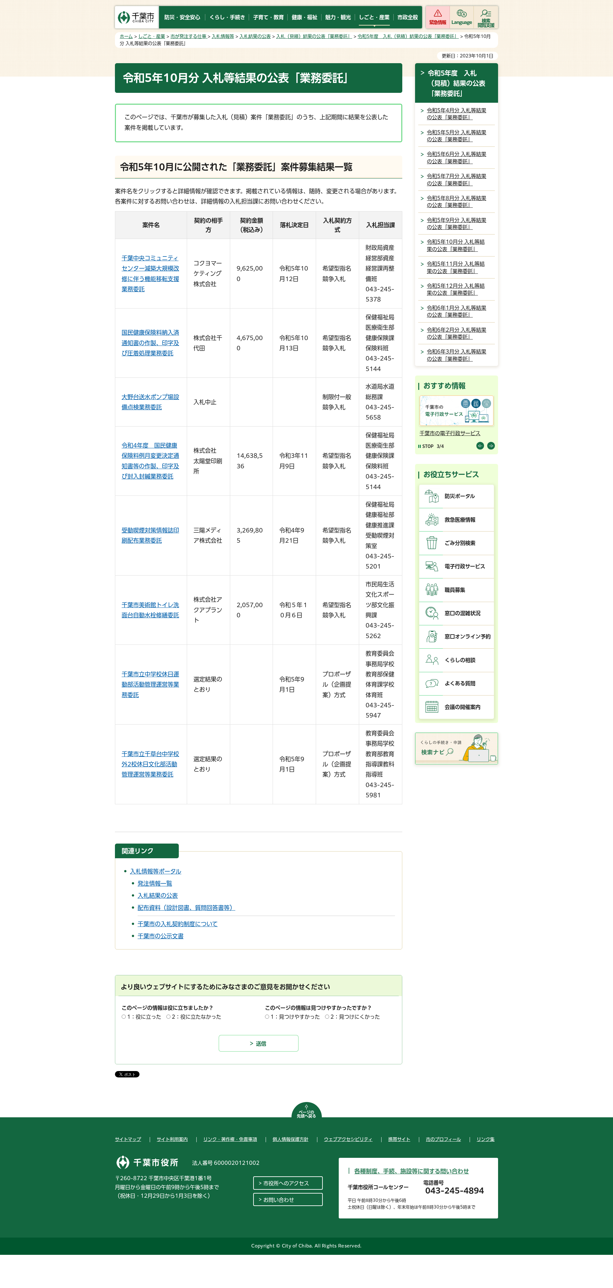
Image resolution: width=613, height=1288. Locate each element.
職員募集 (455, 589)
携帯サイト (399, 1139)
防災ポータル (460, 496)
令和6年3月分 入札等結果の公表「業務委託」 (456, 355)
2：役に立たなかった (196, 1016)
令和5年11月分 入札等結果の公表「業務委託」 (456, 267)
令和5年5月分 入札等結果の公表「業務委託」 (456, 136)
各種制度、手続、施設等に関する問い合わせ (411, 1171)
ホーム (126, 36)
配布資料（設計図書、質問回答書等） (186, 908)
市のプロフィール (443, 1139)
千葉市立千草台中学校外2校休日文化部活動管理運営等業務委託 (150, 764)
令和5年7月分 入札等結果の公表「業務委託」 (456, 180)
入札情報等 (223, 36)
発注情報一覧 (155, 883)
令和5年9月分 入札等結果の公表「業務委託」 (456, 224)
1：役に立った (144, 1016)
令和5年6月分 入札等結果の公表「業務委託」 (456, 158)
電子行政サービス (465, 566)
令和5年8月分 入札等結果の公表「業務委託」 (456, 202)
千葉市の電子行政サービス (444, 433)
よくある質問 (460, 683)
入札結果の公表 (255, 36)
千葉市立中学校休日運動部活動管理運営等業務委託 (150, 684)
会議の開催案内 (463, 707)
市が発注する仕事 (189, 36)
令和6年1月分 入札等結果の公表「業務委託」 (456, 311)
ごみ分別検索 (460, 543)
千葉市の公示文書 (161, 936)
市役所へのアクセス (286, 1183)
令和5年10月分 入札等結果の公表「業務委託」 (456, 245)
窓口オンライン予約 (468, 636)
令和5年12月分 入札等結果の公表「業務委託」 (456, 289)
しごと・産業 (151, 36)
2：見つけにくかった (355, 1016)
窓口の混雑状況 (463, 613)
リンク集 (486, 1139)
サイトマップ (128, 1139)
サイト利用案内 (172, 1139)
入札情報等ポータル (155, 871)
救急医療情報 (460, 519)
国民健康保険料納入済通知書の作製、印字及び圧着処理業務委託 (150, 343)
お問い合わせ (278, 1199)
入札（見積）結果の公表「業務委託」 (314, 36)
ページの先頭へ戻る (306, 1114)
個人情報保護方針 (290, 1139)
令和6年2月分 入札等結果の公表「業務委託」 (456, 333)
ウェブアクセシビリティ (348, 1139)
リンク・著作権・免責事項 (230, 1139)
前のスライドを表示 (480, 446)
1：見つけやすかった (295, 1016)
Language (461, 22)
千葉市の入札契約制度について (178, 924)
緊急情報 (437, 22)
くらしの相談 (460, 660)
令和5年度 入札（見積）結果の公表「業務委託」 (408, 36)
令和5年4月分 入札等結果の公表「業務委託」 (456, 114)
